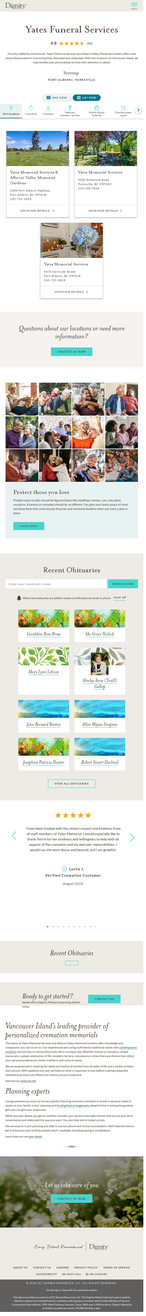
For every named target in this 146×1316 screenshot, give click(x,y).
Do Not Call (71, 1274)
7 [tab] (80, 927)
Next (129, 835)
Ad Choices (98, 1274)
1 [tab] (47, 927)
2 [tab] (53, 927)
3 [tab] (58, 927)
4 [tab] (64, 927)
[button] (133, 6)
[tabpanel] (73, 855)
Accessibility (46, 1274)
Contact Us (42, 1267)
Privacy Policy (86, 1267)
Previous (13, 842)
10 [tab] (96, 927)
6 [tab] (74, 927)
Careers (62, 1267)
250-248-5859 (89, 188)
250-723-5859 (20, 199)
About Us (20, 1267)
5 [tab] (69, 927)
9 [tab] (90, 927)
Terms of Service (116, 1267)
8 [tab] (85, 927)
